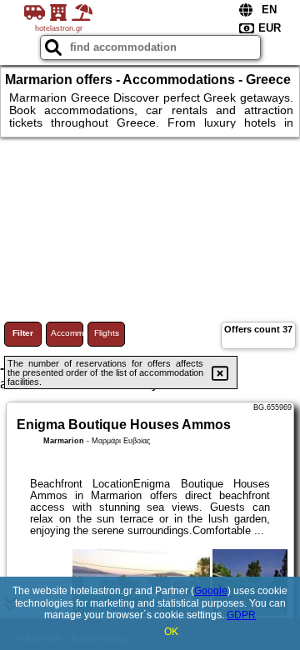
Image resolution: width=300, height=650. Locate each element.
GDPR (241, 615)
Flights (106, 333)
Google (211, 591)
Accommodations (67, 333)
